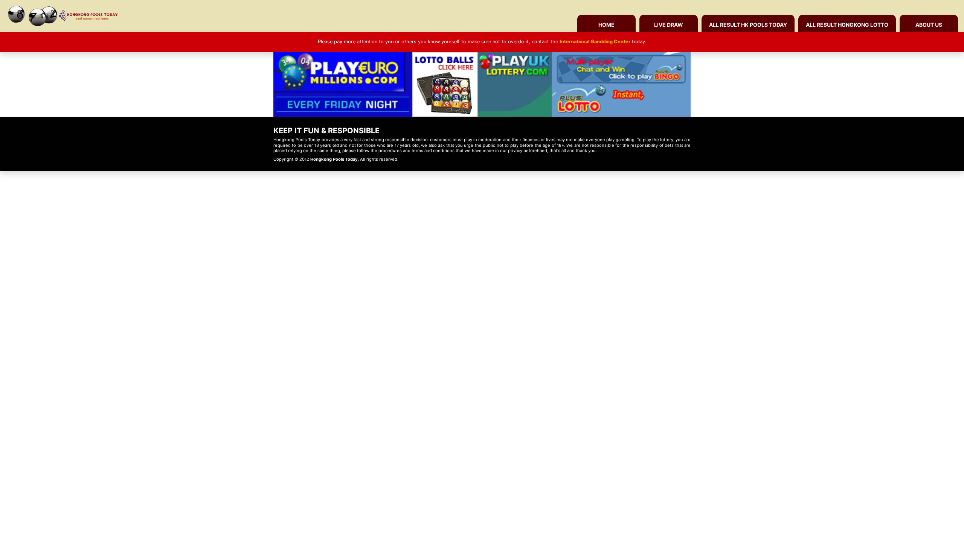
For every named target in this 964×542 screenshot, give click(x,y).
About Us (928, 24)
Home (606, 24)
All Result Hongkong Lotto (847, 24)
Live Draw (668, 24)
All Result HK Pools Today (748, 24)
